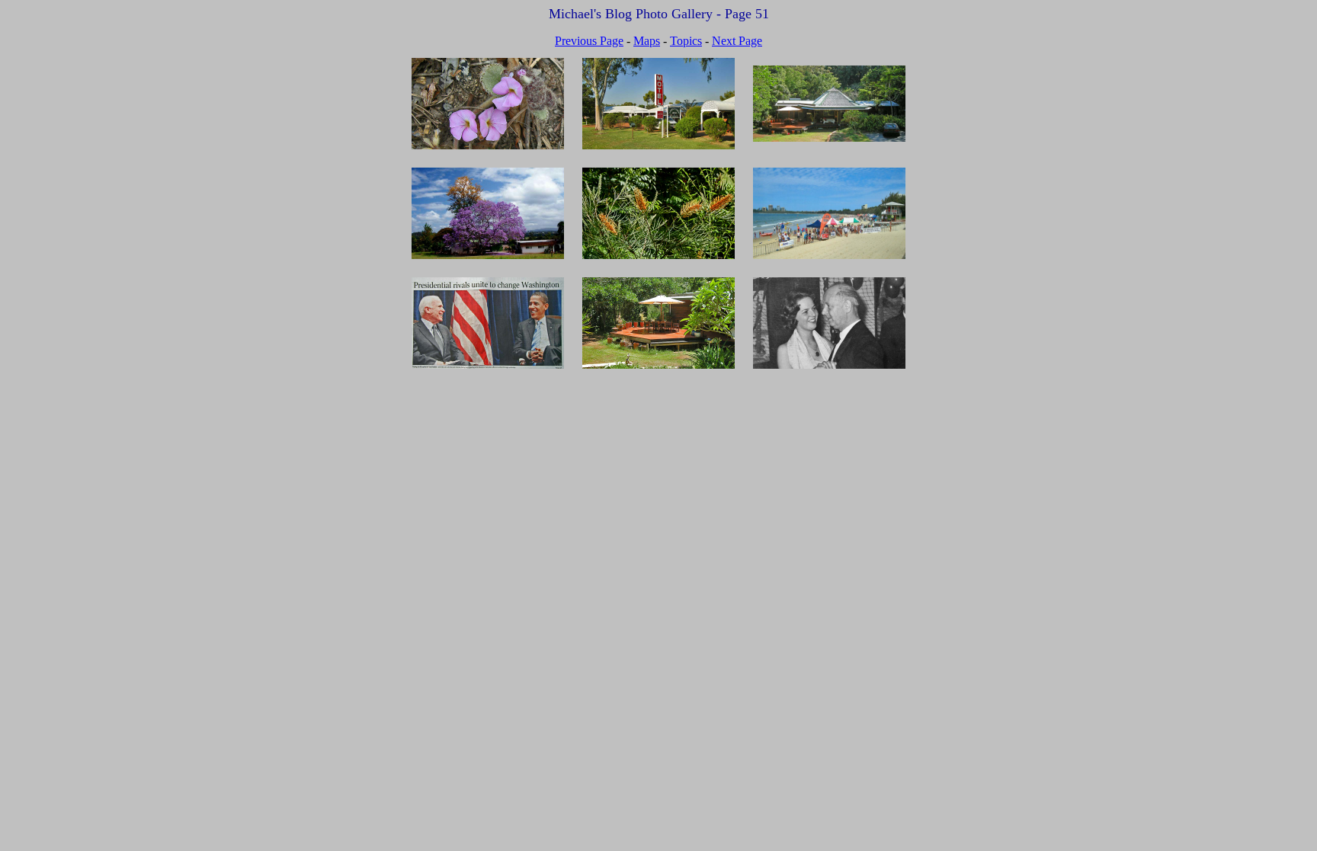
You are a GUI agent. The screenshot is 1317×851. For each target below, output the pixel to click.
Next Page (737, 40)
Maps (646, 40)
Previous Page (589, 40)
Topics (686, 40)
